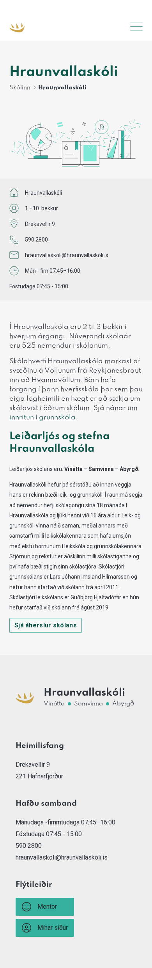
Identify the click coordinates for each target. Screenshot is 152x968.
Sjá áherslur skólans (45, 625)
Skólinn (19, 88)
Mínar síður (52, 927)
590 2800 (36, 239)
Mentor (47, 906)
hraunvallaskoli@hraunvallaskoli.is (66, 255)
